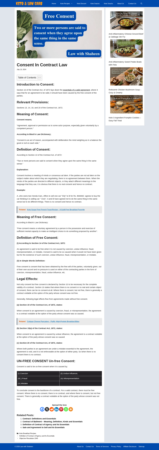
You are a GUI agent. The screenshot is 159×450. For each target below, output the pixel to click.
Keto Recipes (65, 3)
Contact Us (132, 3)
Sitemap (141, 446)
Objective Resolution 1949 (28, 438)
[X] (47, 409)
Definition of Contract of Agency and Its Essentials (46, 424)
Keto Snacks (95, 3)
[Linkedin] (56, 409)
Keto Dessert (81, 3)
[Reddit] (52, 409)
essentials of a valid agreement (76, 90)
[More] (71, 409)
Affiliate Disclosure (129, 446)
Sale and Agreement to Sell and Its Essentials (44, 427)
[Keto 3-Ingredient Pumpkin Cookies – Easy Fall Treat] (126, 104)
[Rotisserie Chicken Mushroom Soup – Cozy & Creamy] (126, 76)
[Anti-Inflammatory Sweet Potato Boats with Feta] (126, 49)
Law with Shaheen (26, 446)
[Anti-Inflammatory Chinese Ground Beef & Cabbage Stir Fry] (126, 21)
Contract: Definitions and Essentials (39, 419)
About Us (120, 3)
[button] (141, 3)
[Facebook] (42, 409)
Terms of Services (102, 446)
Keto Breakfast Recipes (27, 433)
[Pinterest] (61, 409)
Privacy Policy (116, 446)
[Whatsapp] (66, 409)
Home (54, 3)
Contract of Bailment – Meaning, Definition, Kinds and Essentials (53, 422)
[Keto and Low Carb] (29, 3)
